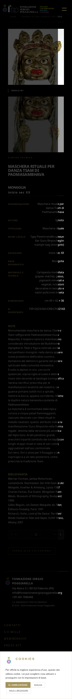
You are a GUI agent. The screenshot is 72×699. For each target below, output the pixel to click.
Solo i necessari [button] (18, 690)
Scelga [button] (38, 685)
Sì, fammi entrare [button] (18, 685)
